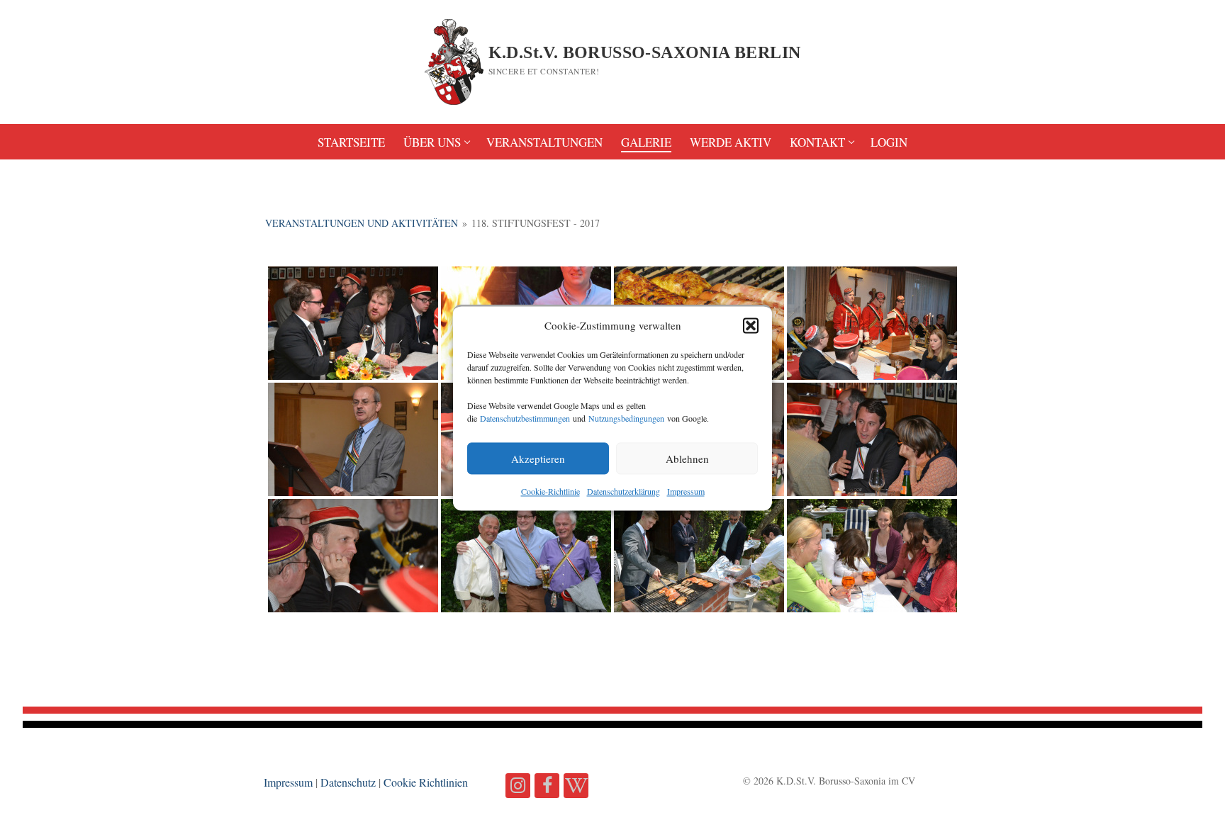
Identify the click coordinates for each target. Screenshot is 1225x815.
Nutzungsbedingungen (626, 419)
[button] (751, 326)
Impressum (686, 492)
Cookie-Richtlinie (550, 492)
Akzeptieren (538, 458)
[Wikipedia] (576, 785)
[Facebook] (547, 785)
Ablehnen (687, 458)
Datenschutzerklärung (623, 492)
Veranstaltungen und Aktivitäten (361, 223)
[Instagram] (517, 785)
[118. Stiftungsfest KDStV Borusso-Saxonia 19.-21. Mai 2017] (353, 323)
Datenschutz (348, 782)
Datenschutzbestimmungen (525, 419)
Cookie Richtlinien (426, 782)
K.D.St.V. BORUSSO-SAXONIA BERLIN (644, 52)
